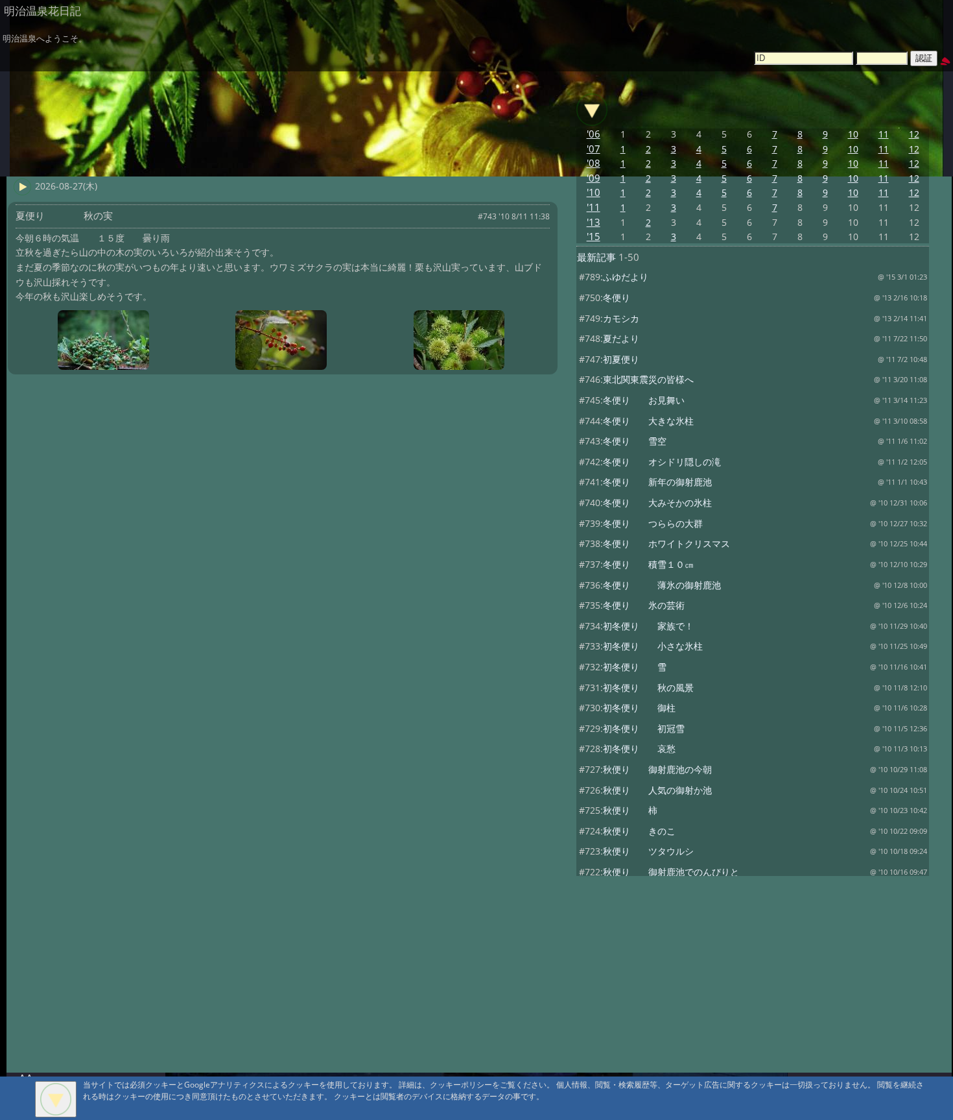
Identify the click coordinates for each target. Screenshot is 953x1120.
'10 (593, 192)
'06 (593, 134)
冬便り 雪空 (634, 441)
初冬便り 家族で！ (648, 626)
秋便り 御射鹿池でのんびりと (671, 872)
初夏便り (621, 359)
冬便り (616, 297)
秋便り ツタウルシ (648, 851)
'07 (593, 149)
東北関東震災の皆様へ (648, 379)
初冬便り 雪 (634, 667)
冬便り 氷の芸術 (644, 605)
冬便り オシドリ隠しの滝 (662, 462)
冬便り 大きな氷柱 (648, 421)
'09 (593, 178)
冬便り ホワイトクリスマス (666, 543)
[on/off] (591, 109)
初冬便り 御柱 (639, 707)
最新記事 (596, 257)
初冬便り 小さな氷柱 (653, 646)
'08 (593, 163)
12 (914, 134)
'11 (593, 207)
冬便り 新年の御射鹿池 (657, 482)
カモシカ (621, 318)
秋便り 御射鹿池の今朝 (657, 769)
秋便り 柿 (630, 810)
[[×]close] (55, 1099)
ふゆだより (625, 277)
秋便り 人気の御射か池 (657, 790)
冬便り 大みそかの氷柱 (657, 502)
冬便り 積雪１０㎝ (648, 564)
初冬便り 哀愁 (639, 748)
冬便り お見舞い (644, 400)
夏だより (621, 338)
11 (883, 134)
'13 (593, 222)
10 (853, 134)
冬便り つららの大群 (653, 523)
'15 (593, 236)
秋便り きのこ (639, 831)
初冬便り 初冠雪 (644, 728)
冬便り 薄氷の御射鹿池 (662, 585)
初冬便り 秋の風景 (648, 687)
